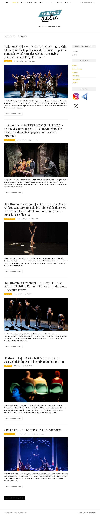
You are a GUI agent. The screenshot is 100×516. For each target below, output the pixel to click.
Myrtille (17, 365)
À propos (75, 51)
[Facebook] (84, 97)
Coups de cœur (26, 2)
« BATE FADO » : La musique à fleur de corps (32, 430)
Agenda (74, 65)
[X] (76, 107)
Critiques (15, 2)
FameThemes (92, 513)
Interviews (58, 2)
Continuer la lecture (13, 113)
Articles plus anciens (15, 498)
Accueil (6, 2)
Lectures (49, 2)
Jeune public (39, 2)
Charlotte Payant (24, 434)
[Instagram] (76, 97)
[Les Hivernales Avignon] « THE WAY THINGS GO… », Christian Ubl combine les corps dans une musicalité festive (35, 286)
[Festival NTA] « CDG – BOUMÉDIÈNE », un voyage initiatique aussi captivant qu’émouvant (34, 360)
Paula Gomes (18, 61)
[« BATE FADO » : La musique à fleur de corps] (36, 454)
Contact (68, 2)
